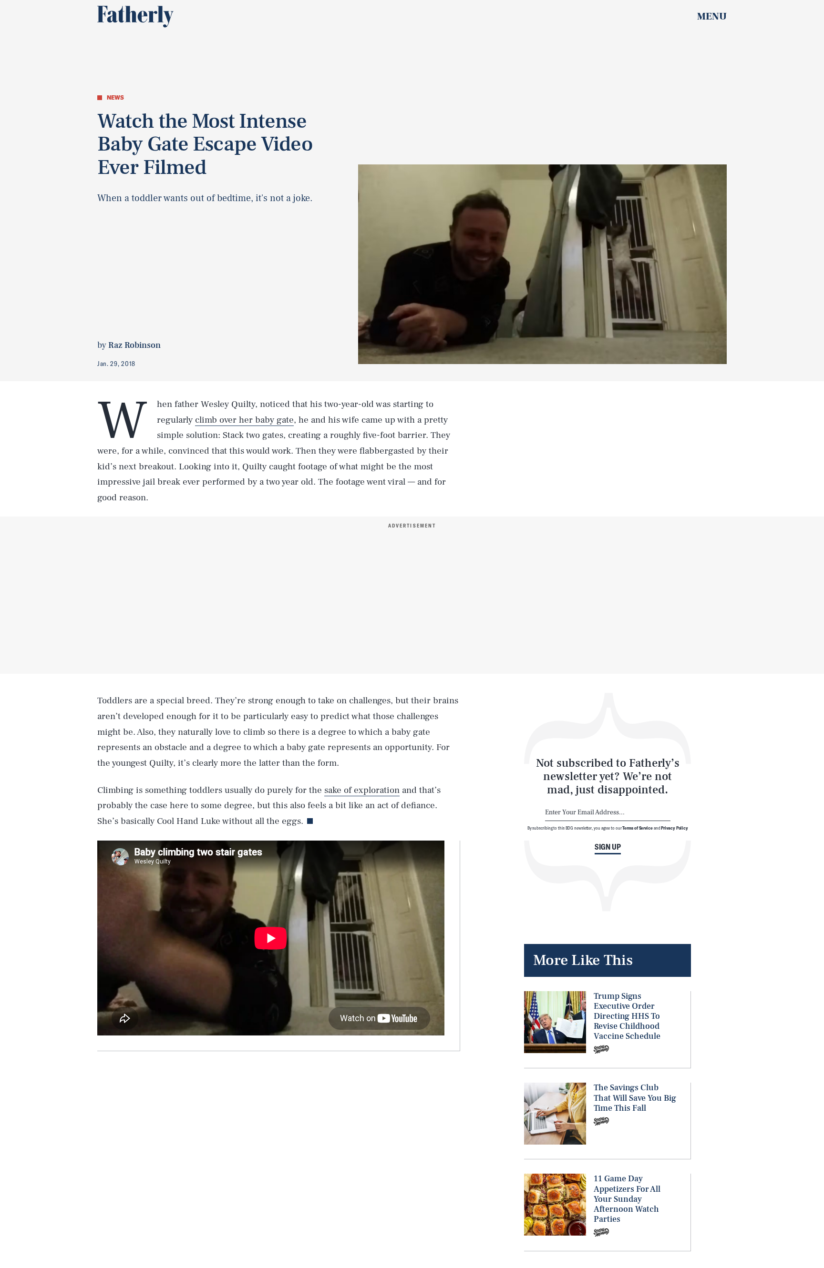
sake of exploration (362, 790)
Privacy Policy (674, 828)
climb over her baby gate (244, 420)
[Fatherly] (135, 17)
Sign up (608, 847)
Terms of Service (637, 828)
